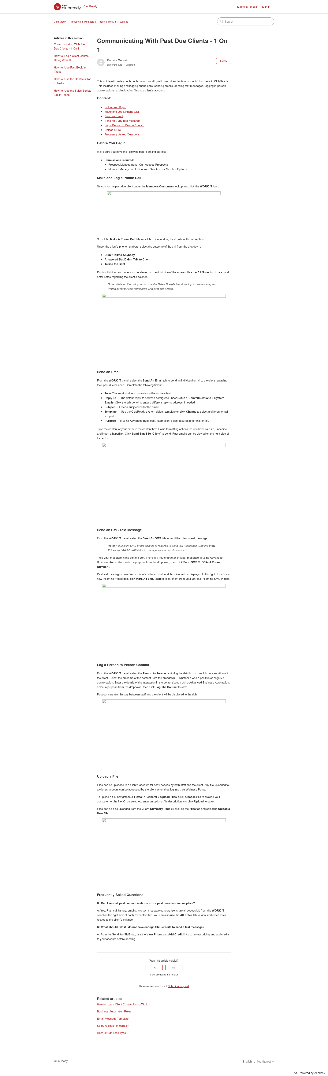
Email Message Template (113, 1018)
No (173, 967)
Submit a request (247, 7)
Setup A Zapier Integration (113, 1025)
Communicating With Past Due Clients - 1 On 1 (70, 46)
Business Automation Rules (114, 1011)
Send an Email (114, 116)
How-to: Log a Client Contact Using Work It (71, 58)
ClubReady (60, 21)
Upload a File (113, 130)
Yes (154, 967)
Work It (124, 21)
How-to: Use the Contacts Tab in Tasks (72, 81)
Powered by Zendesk (312, 1072)
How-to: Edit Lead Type (111, 1033)
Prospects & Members (82, 21)
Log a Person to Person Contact (124, 125)
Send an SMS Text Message (122, 121)
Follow (223, 60)
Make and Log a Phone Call (122, 111)
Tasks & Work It (107, 21)
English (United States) (257, 1061)
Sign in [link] (266, 7)
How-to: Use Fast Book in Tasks (70, 69)
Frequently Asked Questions (122, 134)
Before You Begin (115, 107)
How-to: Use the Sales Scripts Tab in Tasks (72, 92)
